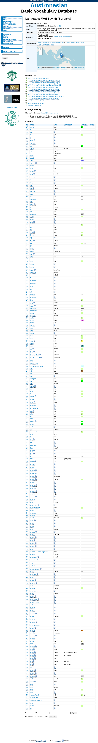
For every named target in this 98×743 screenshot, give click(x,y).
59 (27, 318)
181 (27, 676)
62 (27, 445)
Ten (31, 440)
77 (27, 574)
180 (27, 212)
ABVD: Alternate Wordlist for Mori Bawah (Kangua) (44, 83)
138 (27, 652)
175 (27, 127)
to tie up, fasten (35, 625)
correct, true (34, 177)
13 (27, 140)
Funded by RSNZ (12, 107)
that (31, 442)
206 (27, 439)
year (31, 703)
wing (31, 692)
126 (27, 287)
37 (27, 518)
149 (27, 373)
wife (31, 687)
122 (27, 658)
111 (27, 227)
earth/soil (33, 199)
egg (31, 201)
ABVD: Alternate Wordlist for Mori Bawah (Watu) (43, 94)
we (31, 661)
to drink (32, 515)
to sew (32, 580)
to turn (32, 628)
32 (27, 641)
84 (27, 566)
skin (31, 414)
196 (27, 500)
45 (27, 207)
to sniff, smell (34, 591)
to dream (33, 513)
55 (27, 695)
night (31, 338)
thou (31, 459)
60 (27, 216)
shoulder (33, 405)
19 (27, 405)
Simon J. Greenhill (41, 740)
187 (27, 448)
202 (27, 411)
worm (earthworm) (36, 700)
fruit (31, 243)
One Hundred (34, 355)
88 (27, 599)
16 (27, 284)
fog (31, 238)
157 (27, 451)
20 (27, 552)
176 (27, 148)
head (31, 261)
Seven (32, 397)
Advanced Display (9, 39)
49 (27, 557)
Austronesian (52, 1)
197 (27, 352)
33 (27, 554)
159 (27, 684)
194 (27, 270)
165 (27, 143)
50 (27, 513)
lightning (33, 297)
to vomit (32, 630)
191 (27, 129)
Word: (32, 125)
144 (27, 476)
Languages (7, 34)
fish (31, 227)
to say (32, 571)
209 (27, 355)
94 (27, 622)
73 (27, 608)
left (31, 292)
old (31, 349)
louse (32, 306)
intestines (33, 284)
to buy (32, 482)
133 (27, 369)
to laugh (32, 554)
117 (27, 243)
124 (27, 394)
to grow (32, 532)
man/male (33, 308)
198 (27, 649)
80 (27, 596)
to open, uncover (35, 563)
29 (27, 591)
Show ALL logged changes (49, 113)
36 (27, 593)
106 (27, 424)
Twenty (32, 647)
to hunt (32, 546)
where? (32, 676)
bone (31, 160)
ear (31, 197)
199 (27, 461)
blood (32, 158)
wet (31, 667)
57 (27, 272)
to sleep (32, 588)
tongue (32, 641)
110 (27, 427)
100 (27, 692)
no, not (32, 343)
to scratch (33, 574)
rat (31, 371)
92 (27, 563)
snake (32, 424)
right (31, 376)
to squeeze (33, 599)
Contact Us (7, 26)
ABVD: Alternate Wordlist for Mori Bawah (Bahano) (44, 80)
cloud (32, 171)
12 (27, 414)
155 (27, 303)
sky (31, 416)
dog (31, 185)
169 (27, 703)
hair (31, 254)
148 (27, 679)
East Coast (50, 44)
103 (27, 311)
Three (32, 462)
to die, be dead (35, 508)
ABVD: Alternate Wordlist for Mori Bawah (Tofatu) (43, 99)
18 (27, 166)
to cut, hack (33, 505)
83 (27, 636)
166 (27, 177)
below (32, 148)
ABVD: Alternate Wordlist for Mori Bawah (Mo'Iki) (43, 87)
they (31, 448)
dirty (31, 183)
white (31, 679)
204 (27, 204)
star (31, 429)
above (32, 127)
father (32, 216)
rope (31, 383)
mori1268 (59, 26)
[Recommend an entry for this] (55, 132)
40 (27, 515)
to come (32, 494)
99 (27, 219)
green (32, 251)
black (31, 156)
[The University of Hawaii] (12, 76)
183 (27, 459)
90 (27, 510)
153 (27, 151)
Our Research (8, 28)
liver (31, 300)
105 (27, 437)
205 (27, 341)
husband (33, 272)
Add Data (6, 47)
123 (27, 526)
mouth (32, 320)
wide (31, 684)
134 (27, 464)
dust (31, 194)
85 (27, 488)
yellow (32, 706)
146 (27, 135)
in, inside (33, 281)
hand (31, 256)
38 (27, 485)
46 (27, 577)
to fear (32, 523)
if (30, 278)
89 (27, 543)
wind (31, 689)
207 (27, 646)
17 (27, 300)
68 (27, 333)
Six (31, 411)
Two (31, 650)
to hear (32, 534)
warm (32, 653)
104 (27, 214)
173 (27, 137)
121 (27, 391)
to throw (32, 622)
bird (31, 153)
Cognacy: (84, 125)
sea (31, 394)
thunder (32, 464)
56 (27, 168)
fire (31, 225)
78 (27, 505)
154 (27, 402)
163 (27, 336)
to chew (32, 485)
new (31, 336)
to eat (32, 518)
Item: (55, 125)
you (31, 708)
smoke (32, 422)
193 (27, 278)
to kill (31, 549)
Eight (31, 204)
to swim (32, 616)
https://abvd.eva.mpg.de (38, 1)
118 (27, 248)
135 (27, 297)
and (31, 132)
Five (31, 233)
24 (27, 261)
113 (27, 163)
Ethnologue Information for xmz (38, 101)
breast (32, 166)
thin (31, 454)
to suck (32, 611)
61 (27, 267)
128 (27, 416)
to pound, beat (34, 569)
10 (27, 183)
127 (27, 697)
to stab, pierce (34, 602)
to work (32, 636)
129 (27, 313)
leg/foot (32, 295)
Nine (31, 341)
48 (27, 588)
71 (27, 602)
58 (27, 687)
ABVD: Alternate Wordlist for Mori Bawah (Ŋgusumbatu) (45, 96)
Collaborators (8, 21)
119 (27, 199)
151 (27, 251)
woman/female (35, 695)
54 (27, 308)
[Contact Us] (63, 741)
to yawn (32, 639)
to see (32, 577)
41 (27, 467)
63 (27, 323)
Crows (60, 1)
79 (27, 432)
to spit (32, 593)
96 (27, 185)
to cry (31, 502)
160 (27, 364)
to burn (32, 477)
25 (27, 330)
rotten (32, 386)
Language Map (8, 43)
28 (27, 473)
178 (27, 442)
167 (27, 338)
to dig (32, 510)
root (31, 381)
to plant (32, 566)
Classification (8, 41)
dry (31, 188)
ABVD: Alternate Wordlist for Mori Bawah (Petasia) (44, 89)
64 (27, 571)
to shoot (32, 583)
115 (27, 381)
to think (32, 619)
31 (27, 644)
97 (27, 153)
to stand (32, 605)
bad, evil (32, 143)
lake (31, 287)
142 (27, 264)
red (31, 373)
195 (27, 343)
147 (27, 156)
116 (27, 235)
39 (27, 497)
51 (27, 586)
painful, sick (34, 364)
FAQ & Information (9, 25)
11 (26, 194)
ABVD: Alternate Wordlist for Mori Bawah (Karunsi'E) (44, 85)
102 (27, 371)
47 (27, 639)
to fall (31, 521)
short (31, 403)
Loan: (92, 125)
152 (27, 419)
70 (27, 583)
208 (27, 222)
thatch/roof (33, 445)
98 (27, 201)
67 (27, 580)
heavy (32, 264)
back (31, 141)
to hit (31, 540)
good (31, 246)
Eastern (67, 43)
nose (31, 346)
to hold (32, 543)
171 (27, 537)
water (32, 658)
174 (27, 281)
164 (27, 246)
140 (27, 188)
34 (27, 502)
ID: (27, 125)
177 (27, 456)
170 (27, 673)
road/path (33, 379)
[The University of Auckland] (12, 65)
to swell (32, 614)
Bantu (65, 1)
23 (27, 158)
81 (27, 399)
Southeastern (74, 43)
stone (32, 434)
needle (32, 333)
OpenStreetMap (79, 67)
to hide (32, 537)
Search (5, 38)
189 (27, 682)
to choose (33, 488)
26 (27, 254)
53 (27, 366)
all (31, 129)
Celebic (61, 43)
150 (27, 706)
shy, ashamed (34, 408)
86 (27, 532)
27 (27, 346)
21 (27, 619)
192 (27, 132)
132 (27, 238)
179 (27, 328)
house (32, 267)
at (30, 137)
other (31, 361)
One (31, 352)
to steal (32, 608)
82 (27, 191)
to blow (32, 471)
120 (27, 434)
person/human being (37, 366)
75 (27, 508)
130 (27, 429)
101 (27, 529)
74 (27, 549)
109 (27, 315)
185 (27, 661)
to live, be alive (35, 560)
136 (27, 689)
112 (27, 386)
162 (27, 349)
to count (32, 500)
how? (32, 270)
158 (27, 325)
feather (32, 219)
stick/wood (33, 432)
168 (27, 180)
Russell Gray (58, 740)
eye (31, 207)
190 (27, 361)
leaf (31, 289)
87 (27, 613)
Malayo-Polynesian (52, 43)
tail (31, 437)
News (5, 30)
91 (27, 482)
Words (5, 36)
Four (31, 241)
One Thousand (35, 358)
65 (27, 383)
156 (27, 454)
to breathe (33, 473)
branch (32, 163)
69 (27, 546)
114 (27, 289)
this (31, 456)
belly (31, 146)
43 (27, 197)
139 (27, 174)
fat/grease (33, 214)
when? (32, 673)
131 (27, 171)
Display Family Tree (10, 51)
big (31, 151)
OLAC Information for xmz (36, 103)
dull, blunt (33, 191)
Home (5, 17)
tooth (31, 644)
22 (27, 523)
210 (27, 358)
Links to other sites (9, 23)
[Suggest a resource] (34, 105)
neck (31, 330)
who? (32, 682)
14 (27, 146)
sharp (32, 399)
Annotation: (68, 125)
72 (27, 540)
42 (27, 611)
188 (27, 670)
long (31, 303)
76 (27, 560)
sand (31, 391)
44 (27, 534)
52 (27, 605)
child (31, 168)
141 (27, 667)
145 (27, 421)
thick (31, 451)
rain (31, 369)
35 (27, 630)
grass (32, 248)
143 (27, 225)
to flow (32, 526)
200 (27, 241)
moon (32, 313)
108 (27, 306)
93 (27, 569)
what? (32, 670)
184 (27, 259)
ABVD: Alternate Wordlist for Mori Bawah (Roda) (43, 92)
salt (31, 389)
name (32, 323)
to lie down (33, 557)
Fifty (31, 222)
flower (32, 235)
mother (32, 318)
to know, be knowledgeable (39, 552)
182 (27, 275)
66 (27, 625)
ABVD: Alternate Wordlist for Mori (38, 78)
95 (27, 520)
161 (27, 408)
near (31, 328)
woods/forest (34, 697)
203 (27, 396)
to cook (32, 497)
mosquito (33, 315)
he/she (32, 259)
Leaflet (40, 67)
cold (31, 174)
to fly (31, 529)
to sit (31, 586)
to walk (32, 633)
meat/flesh (33, 311)
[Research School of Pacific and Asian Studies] (12, 88)
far (31, 212)
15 (27, 160)
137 (27, 470)
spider (32, 427)
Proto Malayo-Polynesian (62, 37)
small (31, 419)
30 (27, 320)
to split (32, 596)
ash (31, 135)
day (31, 180)
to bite (32, 467)
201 (27, 232)
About (5, 19)
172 (27, 491)
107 (27, 700)
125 (27, 389)
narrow (32, 325)
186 (27, 708)
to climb (32, 491)
